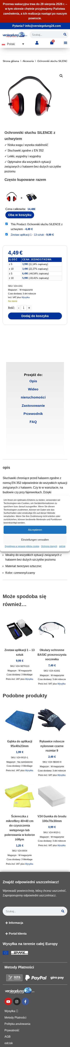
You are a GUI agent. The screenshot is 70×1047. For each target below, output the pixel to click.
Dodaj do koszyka (35, 316)
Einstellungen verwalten (35, 539)
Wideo (33, 389)
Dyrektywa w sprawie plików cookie (22, 546)
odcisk (62, 546)
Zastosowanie (33, 405)
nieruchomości (33, 397)
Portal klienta (18, 933)
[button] (13, 44)
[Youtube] (8, 1001)
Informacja (16, 922)
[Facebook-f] (25, 1001)
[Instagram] (17, 1001)
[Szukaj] (65, 34)
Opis (33, 381)
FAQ (33, 422)
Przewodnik (33, 414)
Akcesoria (28, 61)
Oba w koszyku (19, 215)
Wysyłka (26, 297)
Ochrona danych (49, 546)
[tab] (33, 381)
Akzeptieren (35, 529)
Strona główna (11, 61)
